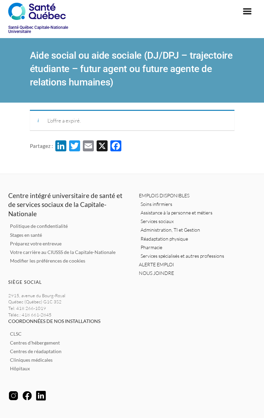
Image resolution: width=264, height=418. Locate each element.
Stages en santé (26, 235)
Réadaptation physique (164, 239)
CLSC (16, 334)
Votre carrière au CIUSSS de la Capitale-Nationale (63, 252)
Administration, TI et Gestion (170, 230)
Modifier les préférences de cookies (47, 261)
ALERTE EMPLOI (156, 264)
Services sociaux (157, 221)
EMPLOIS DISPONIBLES (164, 195)
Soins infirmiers (156, 204)
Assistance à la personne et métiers (176, 213)
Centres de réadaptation (36, 351)
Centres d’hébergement (35, 343)
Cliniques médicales (31, 360)
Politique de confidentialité (39, 226)
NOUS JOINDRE (156, 273)
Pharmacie (151, 247)
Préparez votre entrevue (36, 243)
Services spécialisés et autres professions (182, 256)
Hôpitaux (20, 368)
